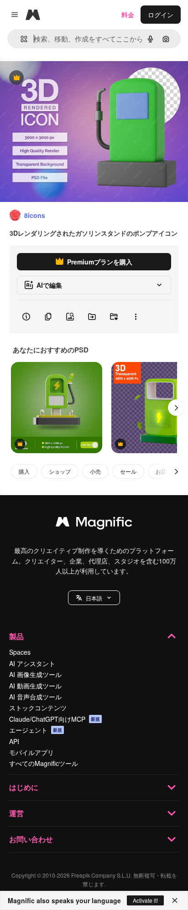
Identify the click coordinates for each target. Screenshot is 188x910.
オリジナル (63, 78)
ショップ (60, 471)
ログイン (160, 14)
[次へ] (176, 407)
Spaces (20, 652)
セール (128, 471)
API (14, 741)
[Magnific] (94, 524)
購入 (24, 471)
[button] (94, 597)
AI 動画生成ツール (35, 685)
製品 (16, 636)
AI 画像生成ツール (35, 674)
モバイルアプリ (31, 752)
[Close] (174, 900)
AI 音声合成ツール (35, 696)
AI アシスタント (32, 663)
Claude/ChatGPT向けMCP (54, 719)
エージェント (35, 729)
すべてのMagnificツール (43, 763)
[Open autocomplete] (20, 39)
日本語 (94, 598)
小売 (95, 471)
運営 (16, 813)
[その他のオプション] (135, 317)
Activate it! (145, 900)
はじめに (23, 787)
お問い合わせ (31, 839)
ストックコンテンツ (38, 707)
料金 (127, 14)
